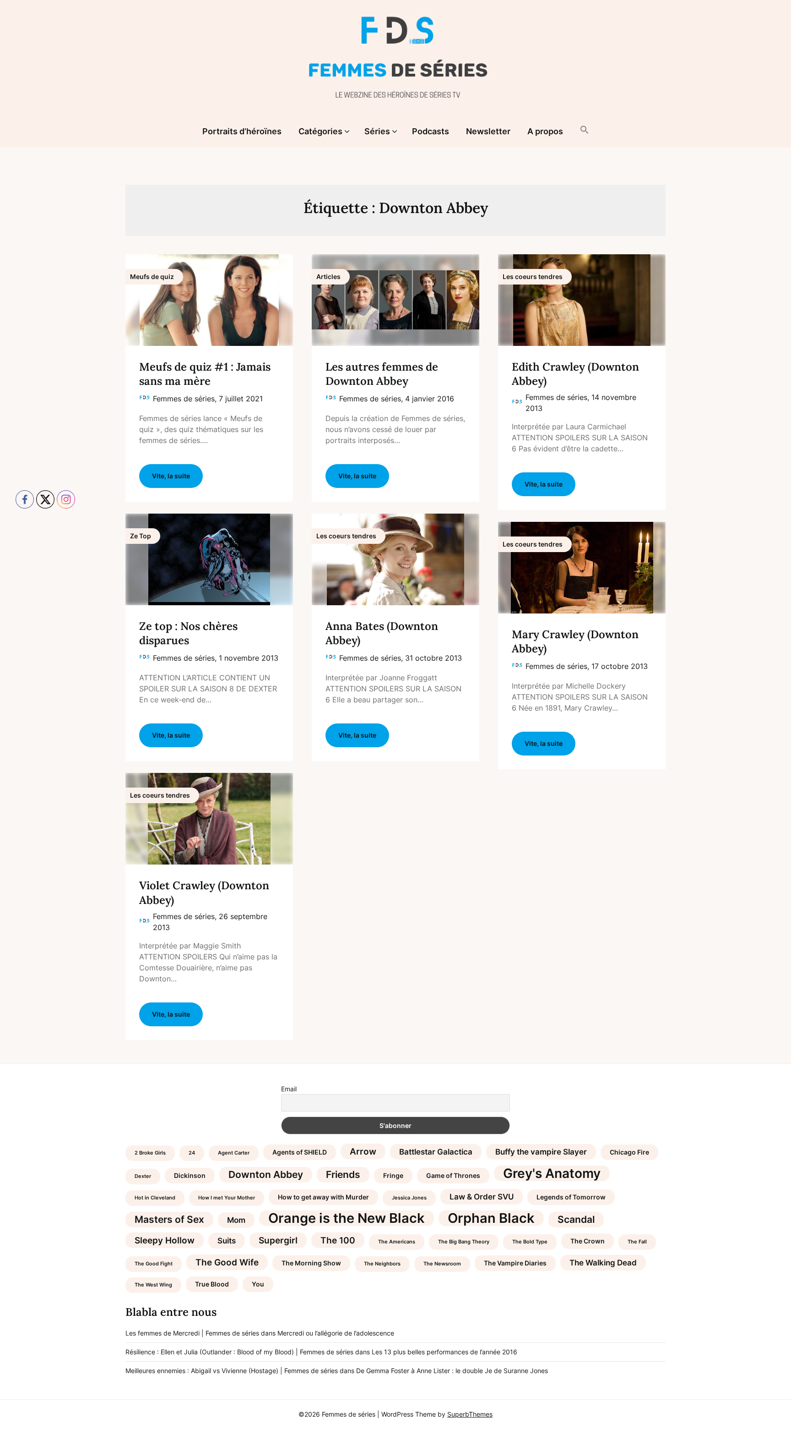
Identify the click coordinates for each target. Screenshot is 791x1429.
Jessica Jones (409, 1198)
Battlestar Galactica (435, 1151)
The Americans (396, 1242)
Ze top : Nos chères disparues (188, 633)
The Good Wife (227, 1262)
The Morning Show (311, 1263)
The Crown (587, 1241)
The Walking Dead (603, 1262)
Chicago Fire (629, 1152)
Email (289, 1089)
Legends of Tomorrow (571, 1197)
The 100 (337, 1240)
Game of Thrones (453, 1175)
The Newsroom (442, 1264)
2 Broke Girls (150, 1153)
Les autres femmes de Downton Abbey (381, 374)
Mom (236, 1220)
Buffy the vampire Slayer (541, 1151)
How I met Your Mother (226, 1198)
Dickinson (190, 1175)
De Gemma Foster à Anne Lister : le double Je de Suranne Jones (452, 1370)
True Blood (212, 1284)
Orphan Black (491, 1218)
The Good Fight (154, 1264)
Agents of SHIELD (299, 1152)
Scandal (576, 1219)
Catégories (320, 131)
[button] (584, 130)
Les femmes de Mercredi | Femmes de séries (192, 1333)
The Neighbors (382, 1264)
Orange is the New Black (346, 1218)
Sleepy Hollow (165, 1240)
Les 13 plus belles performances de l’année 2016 (444, 1352)
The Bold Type (529, 1242)
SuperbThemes (470, 1414)
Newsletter (488, 131)
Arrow (363, 1151)
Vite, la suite (171, 476)
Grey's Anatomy (552, 1173)
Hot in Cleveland (155, 1198)
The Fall (637, 1242)
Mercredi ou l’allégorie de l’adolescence (335, 1333)
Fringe (393, 1175)
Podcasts (430, 131)
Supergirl (278, 1240)
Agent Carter (233, 1153)
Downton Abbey (265, 1174)
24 (192, 1153)
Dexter (143, 1176)
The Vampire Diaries (515, 1263)
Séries (377, 131)
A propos (545, 131)
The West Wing (153, 1285)
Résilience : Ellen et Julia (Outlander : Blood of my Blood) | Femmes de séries (239, 1352)
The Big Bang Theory (463, 1242)
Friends (343, 1174)
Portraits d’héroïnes (242, 131)
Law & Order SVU (482, 1196)
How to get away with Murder (323, 1197)
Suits (226, 1240)
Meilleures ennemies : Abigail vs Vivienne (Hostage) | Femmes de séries (231, 1370)
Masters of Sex (169, 1219)
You (258, 1284)
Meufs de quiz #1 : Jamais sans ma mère (205, 374)
